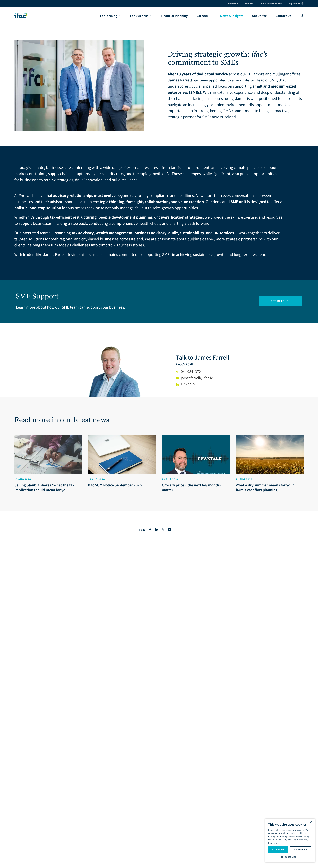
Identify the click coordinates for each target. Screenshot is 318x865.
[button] (289, 856)
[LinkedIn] (156, 530)
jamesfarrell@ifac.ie (197, 378)
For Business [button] (139, 16)
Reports (249, 3)
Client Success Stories (271, 3)
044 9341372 (191, 372)
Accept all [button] (278, 849)
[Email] (169, 530)
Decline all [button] (300, 849)
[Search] (302, 16)
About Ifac (259, 16)
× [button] (311, 822)
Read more (273, 843)
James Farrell (211, 357)
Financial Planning (174, 16)
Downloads (232, 3)
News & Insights (231, 16)
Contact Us (283, 16)
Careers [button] (202, 16)
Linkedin (188, 384)
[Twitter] (163, 530)
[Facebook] (150, 530)
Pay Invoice (294, 3)
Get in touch (280, 301)
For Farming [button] (108, 16)
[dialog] (290, 840)
